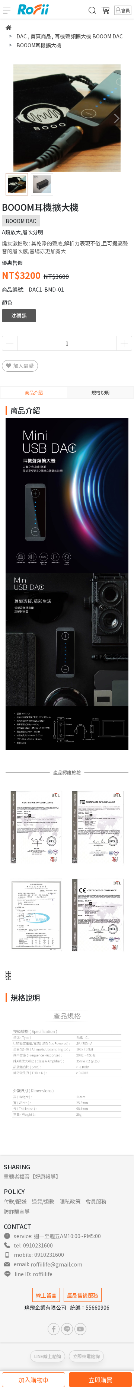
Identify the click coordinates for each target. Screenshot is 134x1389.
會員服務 (96, 1201)
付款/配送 (15, 1201)
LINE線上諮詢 (47, 1356)
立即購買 (100, 1379)
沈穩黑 (19, 315)
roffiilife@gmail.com (56, 1264)
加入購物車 (33, 1379)
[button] (116, 118)
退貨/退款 (43, 1201)
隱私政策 (70, 1201)
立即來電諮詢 (86, 1356)
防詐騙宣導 (17, 1211)
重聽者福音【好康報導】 (32, 1176)
